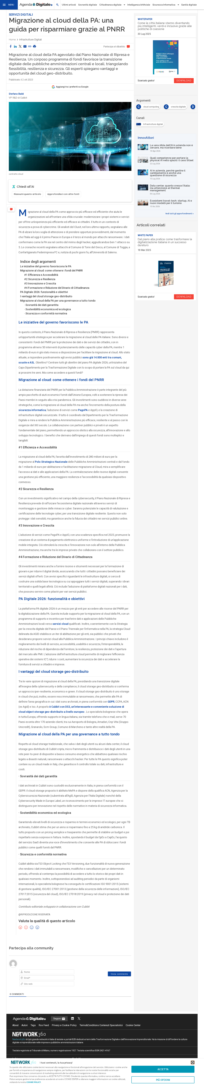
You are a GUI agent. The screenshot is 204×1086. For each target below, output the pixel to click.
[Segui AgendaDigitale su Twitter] (79, 1018)
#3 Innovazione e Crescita (40, 283)
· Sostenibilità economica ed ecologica (47, 309)
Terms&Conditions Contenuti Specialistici (101, 1025)
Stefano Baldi (16, 94)
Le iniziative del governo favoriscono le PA (45, 266)
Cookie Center (133, 1025)
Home (12, 39)
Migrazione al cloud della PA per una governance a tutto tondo (58, 300)
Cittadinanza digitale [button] (110, 5)
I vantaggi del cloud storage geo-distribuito (46, 296)
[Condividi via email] (25, 47)
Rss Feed (44, 1025)
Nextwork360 (18, 1039)
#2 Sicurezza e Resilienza (39, 279)
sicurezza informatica (32, 410)
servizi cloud (60, 623)
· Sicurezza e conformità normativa (45, 313)
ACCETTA (163, 1069)
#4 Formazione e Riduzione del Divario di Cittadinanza (56, 287)
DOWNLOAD (183, 80)
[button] (9, 5)
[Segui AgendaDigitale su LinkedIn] (72, 1018)
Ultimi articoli (69, 5)
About (15, 1025)
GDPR (111, 701)
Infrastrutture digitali (30, 39)
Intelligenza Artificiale (138, 5)
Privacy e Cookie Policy (64, 1025)
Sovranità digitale (87, 5)
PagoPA (83, 410)
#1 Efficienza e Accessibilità (41, 274)
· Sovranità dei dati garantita (41, 304)
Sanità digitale (189, 5)
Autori (25, 1025)
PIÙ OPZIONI (163, 1080)
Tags (33, 1025)
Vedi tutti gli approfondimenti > (179, 214)
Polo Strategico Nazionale (51, 461)
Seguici (57, 1018)
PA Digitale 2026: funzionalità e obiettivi (44, 292)
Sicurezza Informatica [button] (163, 5)
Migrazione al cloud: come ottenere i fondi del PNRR (51, 270)
